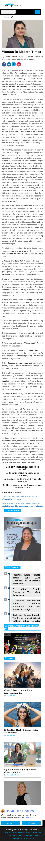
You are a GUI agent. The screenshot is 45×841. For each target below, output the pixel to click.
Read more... (30, 818)
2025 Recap (29, 838)
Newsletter (17, 838)
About (36, 835)
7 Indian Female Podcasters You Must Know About (26, 592)
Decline (31, 823)
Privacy (19, 835)
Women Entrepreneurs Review (17, 832)
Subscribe (28, 835)
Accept (10, 823)
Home (6, 17)
